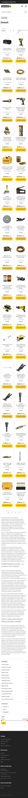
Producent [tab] (5, 704)
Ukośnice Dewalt (6, 696)
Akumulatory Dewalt (7, 688)
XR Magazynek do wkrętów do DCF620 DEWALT (21, 316)
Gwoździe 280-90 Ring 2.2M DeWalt (7, 78)
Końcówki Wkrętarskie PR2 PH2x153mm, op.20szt (7, 376)
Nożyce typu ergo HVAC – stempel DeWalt (7, 464)
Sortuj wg (4, 28)
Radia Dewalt (5, 686)
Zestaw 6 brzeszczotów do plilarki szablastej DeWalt (7, 198)
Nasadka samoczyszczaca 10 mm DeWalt (21, 405)
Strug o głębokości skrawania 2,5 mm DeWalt (20, 346)
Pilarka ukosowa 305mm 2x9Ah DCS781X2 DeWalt (7, 139)
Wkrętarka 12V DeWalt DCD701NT (7, 256)
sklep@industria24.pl (5, 776)
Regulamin (3, 757)
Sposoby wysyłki (5, 741)
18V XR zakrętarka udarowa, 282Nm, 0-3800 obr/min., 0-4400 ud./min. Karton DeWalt (21, 51)
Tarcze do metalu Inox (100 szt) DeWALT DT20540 (20, 168)
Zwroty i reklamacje (5, 745)
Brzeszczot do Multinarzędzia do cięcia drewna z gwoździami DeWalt (21, 376)
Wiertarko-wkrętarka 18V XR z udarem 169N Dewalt (21, 109)
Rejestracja (13, 2)
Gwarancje (3, 743)
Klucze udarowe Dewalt (8, 699)
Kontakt (2, 753)
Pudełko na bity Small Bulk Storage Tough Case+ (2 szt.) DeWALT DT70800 (7, 169)
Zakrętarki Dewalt (6, 680)
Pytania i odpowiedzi (6, 739)
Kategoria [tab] (4, 661)
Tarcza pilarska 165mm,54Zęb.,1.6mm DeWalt (7, 227)
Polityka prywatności (6, 759)
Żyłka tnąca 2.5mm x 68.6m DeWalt (21, 256)
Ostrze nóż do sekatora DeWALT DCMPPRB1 (20, 227)
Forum (2, 788)
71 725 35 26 (4, 774)
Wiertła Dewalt (5, 675)
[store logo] (6, 6)
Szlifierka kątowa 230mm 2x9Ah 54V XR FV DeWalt (7, 316)
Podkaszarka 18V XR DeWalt (7, 345)
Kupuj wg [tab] (4, 18)
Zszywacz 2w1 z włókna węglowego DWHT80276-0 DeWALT (21, 198)
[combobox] (14, 12)
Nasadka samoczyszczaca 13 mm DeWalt (7, 435)
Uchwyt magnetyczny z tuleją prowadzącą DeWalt (21, 435)
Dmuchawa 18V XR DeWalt (7, 108)
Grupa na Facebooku (6, 786)
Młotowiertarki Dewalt (7, 683)
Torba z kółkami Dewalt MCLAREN (7, 49)
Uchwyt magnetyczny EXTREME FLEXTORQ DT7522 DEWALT (21, 139)
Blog (2, 761)
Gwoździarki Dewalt (7, 694)
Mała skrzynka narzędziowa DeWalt (7, 493)
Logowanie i (6, 2)
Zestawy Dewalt (6, 678)
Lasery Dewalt (5, 664)
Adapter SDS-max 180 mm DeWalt (21, 463)
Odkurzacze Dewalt (6, 667)
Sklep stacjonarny (5, 755)
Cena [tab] (3, 717)
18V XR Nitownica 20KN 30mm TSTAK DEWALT (21, 287)
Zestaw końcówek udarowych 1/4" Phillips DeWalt (20, 494)
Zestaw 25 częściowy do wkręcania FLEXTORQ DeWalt (7, 287)
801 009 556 (4, 772)
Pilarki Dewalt (5, 672)
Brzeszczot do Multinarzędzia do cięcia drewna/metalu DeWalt (7, 406)
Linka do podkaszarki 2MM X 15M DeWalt (21, 78)
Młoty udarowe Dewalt (7, 691)
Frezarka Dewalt (6, 670)
